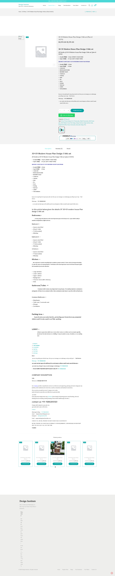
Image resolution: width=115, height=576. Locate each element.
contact (35, 401)
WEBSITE (35, 343)
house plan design (80, 125)
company (36, 386)
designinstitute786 (62, 125)
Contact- (34, 409)
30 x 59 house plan (75, 121)
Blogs (71, 569)
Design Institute (24, 4)
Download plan (77, 110)
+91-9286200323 (64, 366)
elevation (50, 396)
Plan (85, 125)
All (68, 119)
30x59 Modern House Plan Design (68, 123)
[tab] (48, 149)
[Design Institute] (61, 130)
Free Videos (86, 569)
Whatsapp (34, 361)
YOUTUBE (35, 351)
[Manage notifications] (112, 573)
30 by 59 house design (66, 121)
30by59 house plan (84, 121)
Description (48, 149)
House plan (72, 125)
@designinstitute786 (42, 416)
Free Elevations (78, 569)
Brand (68, 149)
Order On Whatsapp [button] (68, 115)
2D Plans (24, 11)
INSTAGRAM (36, 345)
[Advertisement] (57, 26)
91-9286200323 (62, 369)
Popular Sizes (65, 569)
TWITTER (35, 349)
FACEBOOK (35, 347)
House (68, 125)
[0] (94, 5)
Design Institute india (88, 123)
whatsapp (35, 353)
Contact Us (94, 569)
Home (20, 11)
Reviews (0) (59, 149)
